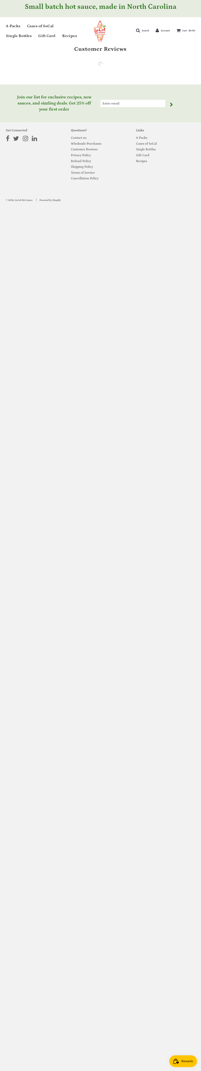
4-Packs (13, 26)
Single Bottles (19, 36)
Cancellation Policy (85, 178)
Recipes (69, 36)
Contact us (78, 138)
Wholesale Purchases (86, 143)
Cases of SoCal (40, 26)
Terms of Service (83, 172)
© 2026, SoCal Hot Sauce (19, 200)
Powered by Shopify (50, 200)
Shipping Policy (82, 167)
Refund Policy (81, 161)
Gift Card (47, 36)
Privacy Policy (81, 155)
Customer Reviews (84, 149)
